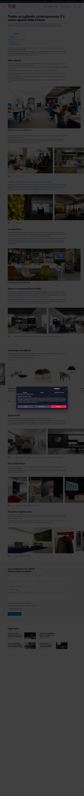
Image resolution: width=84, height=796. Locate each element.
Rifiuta (25, 406)
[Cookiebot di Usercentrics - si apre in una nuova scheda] (55, 389)
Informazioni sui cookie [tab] (59, 392)
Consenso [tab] (25, 392)
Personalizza (41, 406)
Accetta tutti (58, 406)
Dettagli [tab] (42, 392)
